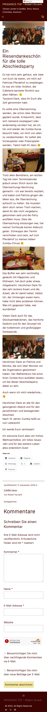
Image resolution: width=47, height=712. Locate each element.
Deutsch (29, 1)
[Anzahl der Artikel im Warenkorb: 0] (42, 17)
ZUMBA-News (10, 490)
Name (8, 589)
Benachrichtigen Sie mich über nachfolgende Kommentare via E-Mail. (23, 657)
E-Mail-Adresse (14, 605)
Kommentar (11, 551)
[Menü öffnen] (2, 16)
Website (8, 622)
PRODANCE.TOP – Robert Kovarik (22, 4)
